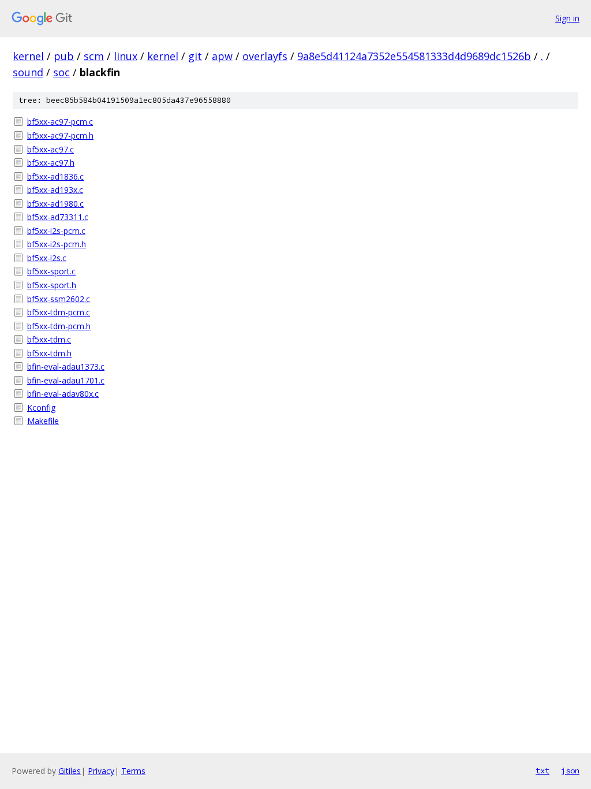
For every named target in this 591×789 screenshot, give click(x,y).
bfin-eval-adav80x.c (63, 393)
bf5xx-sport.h (51, 285)
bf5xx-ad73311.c (57, 216)
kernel (28, 56)
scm (94, 56)
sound (28, 72)
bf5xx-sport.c (51, 271)
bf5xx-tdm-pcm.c (58, 312)
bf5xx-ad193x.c (55, 189)
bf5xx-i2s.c (46, 257)
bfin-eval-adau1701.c (65, 380)
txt (542, 770)
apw (222, 56)
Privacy (101, 770)
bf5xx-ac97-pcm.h (60, 135)
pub (64, 56)
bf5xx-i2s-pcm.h (56, 244)
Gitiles (69, 770)
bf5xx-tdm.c (49, 339)
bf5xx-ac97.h (50, 162)
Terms (133, 770)
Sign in (567, 18)
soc (61, 72)
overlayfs (264, 56)
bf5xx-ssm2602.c (58, 298)
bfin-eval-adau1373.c (65, 366)
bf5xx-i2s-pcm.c (56, 230)
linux (125, 56)
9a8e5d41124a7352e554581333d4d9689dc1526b (414, 56)
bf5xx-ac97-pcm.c (60, 121)
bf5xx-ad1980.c (55, 203)
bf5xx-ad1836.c (55, 176)
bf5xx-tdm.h (49, 353)
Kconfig (41, 407)
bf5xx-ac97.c (50, 149)
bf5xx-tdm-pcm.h (59, 326)
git (195, 56)
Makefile (43, 420)
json (570, 770)
